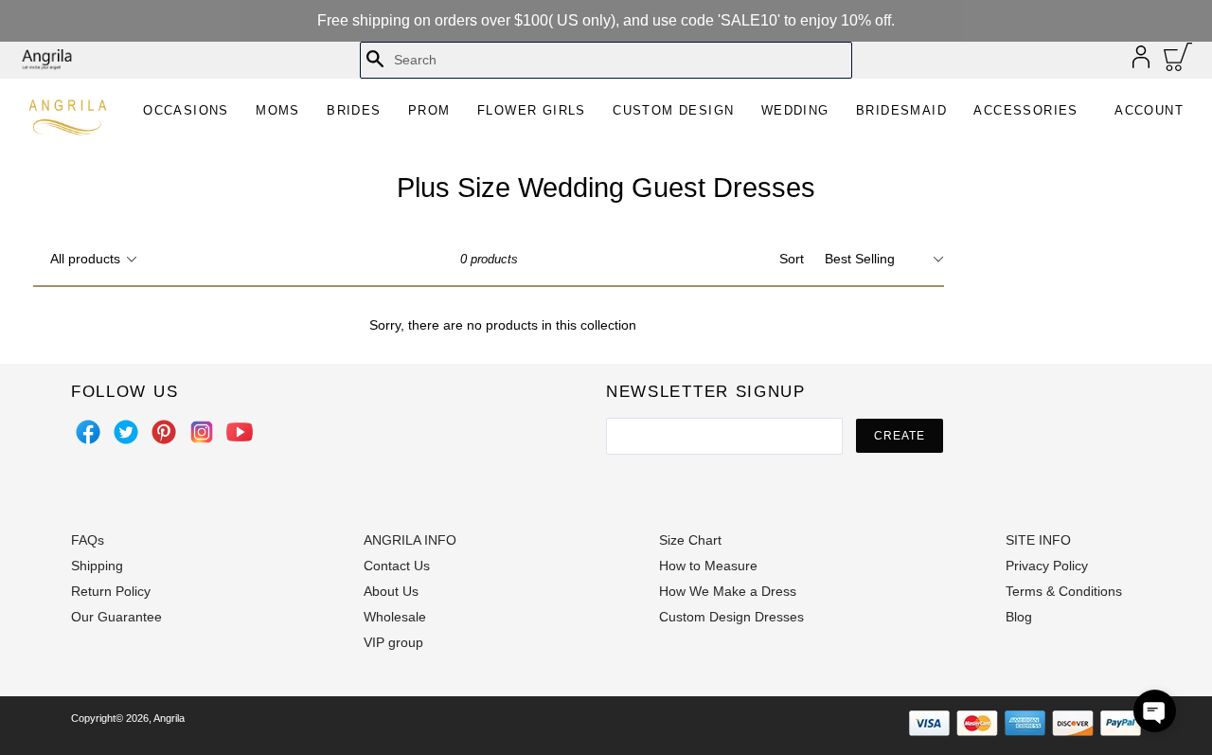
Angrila (169, 718)
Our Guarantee (116, 616)
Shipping (97, 565)
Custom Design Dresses (731, 616)
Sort (791, 258)
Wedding (795, 110)
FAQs (87, 540)
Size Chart (690, 540)
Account (1149, 110)
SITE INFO (1038, 540)
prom (429, 110)
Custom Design (673, 110)
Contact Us (397, 565)
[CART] (1178, 61)
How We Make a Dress (727, 591)
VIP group (393, 642)
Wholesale (395, 616)
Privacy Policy (1047, 565)
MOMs (278, 110)
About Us (391, 591)
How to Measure (708, 565)
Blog (1019, 616)
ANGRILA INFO (410, 540)
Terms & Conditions (1064, 591)
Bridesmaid (901, 110)
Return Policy (111, 591)
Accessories (1025, 110)
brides (354, 110)
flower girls (531, 110)
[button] (1154, 711)
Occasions (186, 110)
